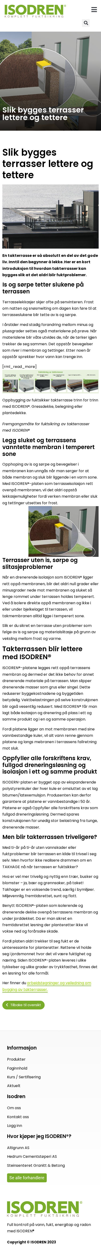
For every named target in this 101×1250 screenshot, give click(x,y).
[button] (94, 9)
